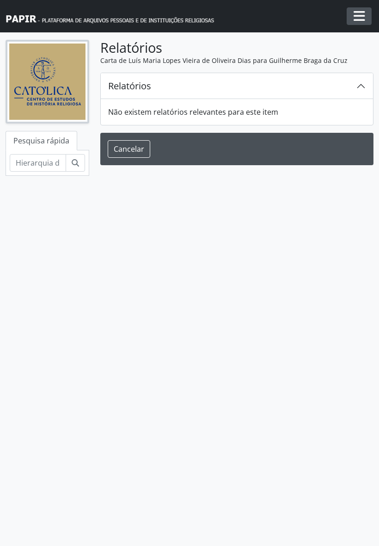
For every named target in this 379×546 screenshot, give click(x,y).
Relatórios (129, 86)
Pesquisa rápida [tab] (41, 141)
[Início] (114, 16)
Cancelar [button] (129, 149)
